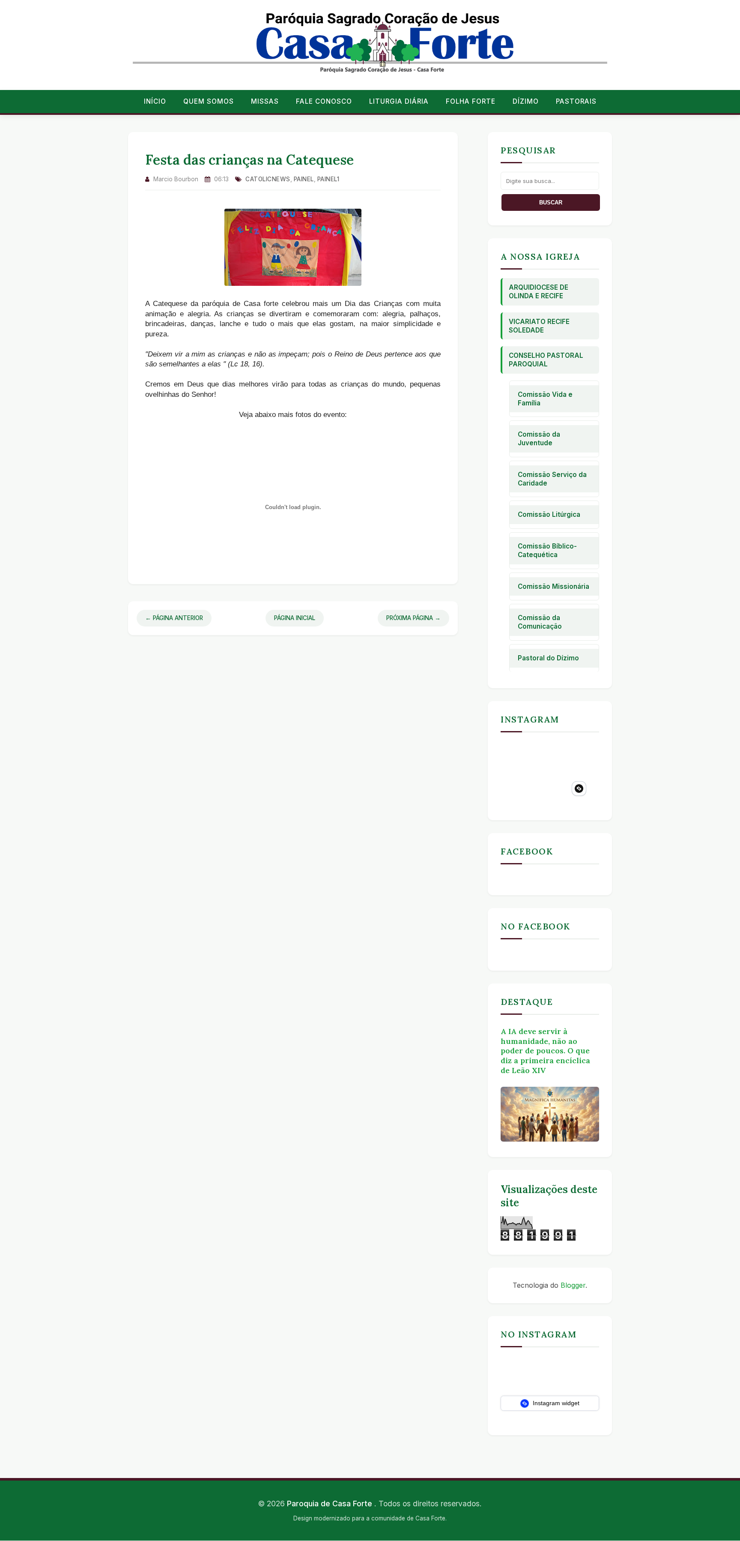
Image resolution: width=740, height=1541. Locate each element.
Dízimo (526, 101)
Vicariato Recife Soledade (539, 326)
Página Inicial (294, 618)
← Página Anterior (174, 618)
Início (155, 101)
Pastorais (576, 101)
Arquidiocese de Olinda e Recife (538, 291)
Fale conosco (324, 101)
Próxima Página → (413, 618)
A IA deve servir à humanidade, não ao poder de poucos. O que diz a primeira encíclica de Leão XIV (545, 1050)
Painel (304, 179)
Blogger (573, 1285)
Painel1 (328, 179)
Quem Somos (208, 101)
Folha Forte (470, 101)
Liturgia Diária (399, 101)
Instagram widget (555, 1403)
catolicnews (267, 179)
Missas (265, 101)
